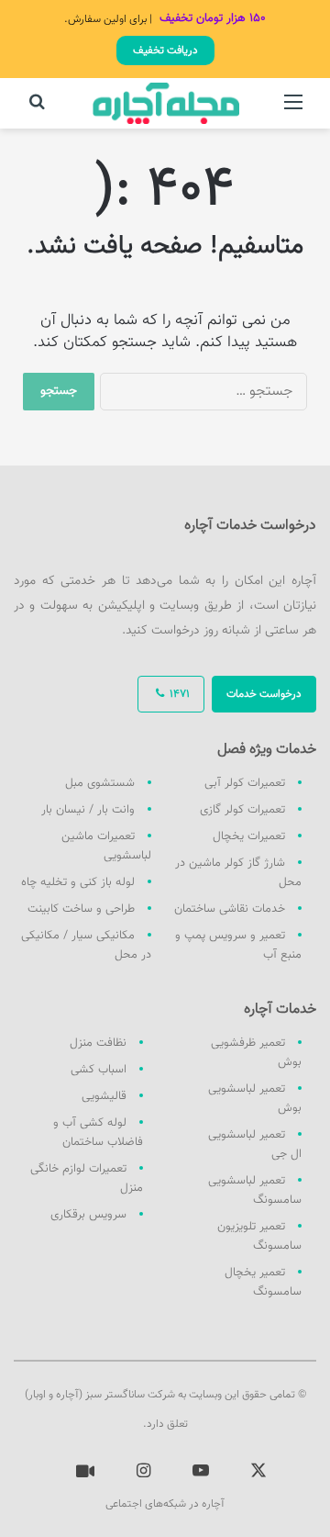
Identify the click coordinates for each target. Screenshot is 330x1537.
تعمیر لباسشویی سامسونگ (255, 1190)
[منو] (293, 110)
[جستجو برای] (37, 110)
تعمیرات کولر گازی (242, 810)
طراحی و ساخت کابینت (81, 909)
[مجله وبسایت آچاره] (166, 103)
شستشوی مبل (100, 783)
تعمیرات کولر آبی (244, 783)
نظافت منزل (98, 1043)
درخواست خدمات (264, 694)
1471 (178, 694)
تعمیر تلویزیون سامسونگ (259, 1236)
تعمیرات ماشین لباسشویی (106, 846)
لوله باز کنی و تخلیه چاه (78, 882)
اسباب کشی (98, 1069)
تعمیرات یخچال (249, 836)
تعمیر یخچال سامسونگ (263, 1282)
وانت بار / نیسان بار (88, 810)
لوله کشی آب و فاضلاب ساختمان (98, 1132)
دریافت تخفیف (165, 50)
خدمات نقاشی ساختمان (229, 909)
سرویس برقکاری (88, 1215)
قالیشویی (104, 1096)
